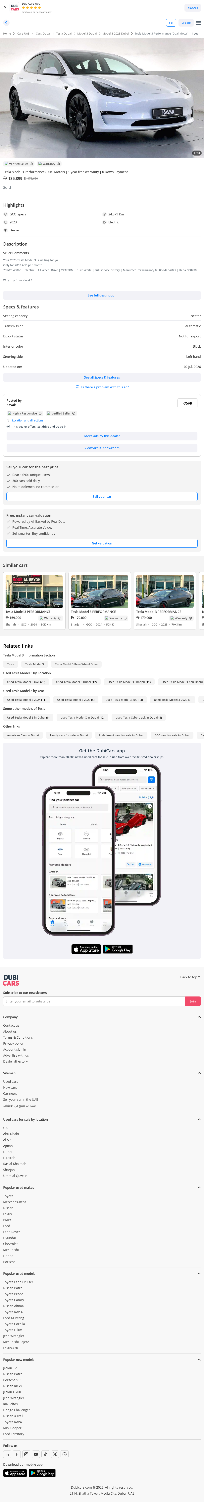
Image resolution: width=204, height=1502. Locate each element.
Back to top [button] (188, 977)
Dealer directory (15, 1061)
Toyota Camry (13, 1300)
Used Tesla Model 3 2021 (122, 700)
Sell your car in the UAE (20, 1099)
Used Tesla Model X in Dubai (80, 717)
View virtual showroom (102, 448)
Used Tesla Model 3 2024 (23, 700)
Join (193, 1001)
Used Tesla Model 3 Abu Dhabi (182, 682)
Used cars (10, 1081)
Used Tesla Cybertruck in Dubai (137, 717)
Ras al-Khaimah (14, 1164)
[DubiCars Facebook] (17, 1454)
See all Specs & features (102, 377)
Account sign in (14, 1049)
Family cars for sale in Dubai (69, 735)
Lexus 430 (10, 1348)
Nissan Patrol (13, 1288)
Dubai (7, 1152)
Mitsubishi (11, 1250)
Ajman (8, 1146)
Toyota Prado (13, 1294)
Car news (10, 1093)
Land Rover (11, 1232)
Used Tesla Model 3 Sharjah (126, 682)
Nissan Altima (13, 1306)
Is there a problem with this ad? (105, 387)
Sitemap (9, 1073)
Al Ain (7, 1140)
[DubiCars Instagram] (26, 1454)
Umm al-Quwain (15, 1176)
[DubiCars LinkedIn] (7, 1454)
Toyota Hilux (12, 1330)
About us (10, 1031)
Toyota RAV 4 (13, 1312)
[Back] (6, 23)
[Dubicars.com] (11, 980)
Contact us (11, 1025)
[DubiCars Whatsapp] (65, 1454)
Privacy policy (13, 1043)
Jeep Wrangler (13, 1336)
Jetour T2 (10, 1368)
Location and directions (27, 420)
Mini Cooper (12, 1428)
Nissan (8, 1208)
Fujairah (9, 1158)
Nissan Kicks (12, 1386)
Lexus (7, 1214)
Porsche (9, 1262)
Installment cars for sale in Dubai (121, 735)
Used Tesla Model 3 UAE (23, 682)
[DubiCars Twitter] (55, 1454)
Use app (186, 22)
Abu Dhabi (11, 1134)
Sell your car (102, 496)
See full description (102, 295)
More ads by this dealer (102, 436)
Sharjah (9, 1170)
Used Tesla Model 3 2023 (73, 700)
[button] (5, 7)
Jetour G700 (12, 1392)
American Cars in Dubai (23, 735)
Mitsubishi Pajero (16, 1342)
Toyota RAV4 (12, 1422)
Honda (8, 1256)
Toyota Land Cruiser (18, 1282)
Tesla (10, 664)
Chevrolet (10, 1244)
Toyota (8, 1196)
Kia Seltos (10, 1404)
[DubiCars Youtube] (36, 1454)
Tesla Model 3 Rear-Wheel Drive (76, 664)
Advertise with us (16, 1055)
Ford (6, 1226)
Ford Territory (13, 1434)
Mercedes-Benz (14, 1202)
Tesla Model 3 (34, 664)
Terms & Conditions (18, 1037)
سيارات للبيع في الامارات (19, 1106)
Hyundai (9, 1238)
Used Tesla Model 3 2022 (170, 700)
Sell (171, 22)
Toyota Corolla (14, 1324)
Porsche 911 (12, 1380)
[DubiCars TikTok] (45, 1454)
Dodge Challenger (16, 1410)
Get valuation (102, 543)
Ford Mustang (13, 1318)
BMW (7, 1220)
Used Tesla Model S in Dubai (26, 717)
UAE (6, 1128)
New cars (10, 1087)
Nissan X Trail (13, 1416)
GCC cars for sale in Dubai (172, 735)
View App (192, 7)
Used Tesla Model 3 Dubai (73, 682)
